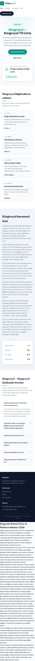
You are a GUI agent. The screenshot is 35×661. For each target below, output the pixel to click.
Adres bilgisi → (9, 175)
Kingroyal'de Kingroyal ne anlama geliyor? (16, 444)
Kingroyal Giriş (7, 13)
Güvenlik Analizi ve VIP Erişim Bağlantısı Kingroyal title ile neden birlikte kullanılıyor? (14, 425)
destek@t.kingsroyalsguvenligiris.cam (13, 506)
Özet (1, 8)
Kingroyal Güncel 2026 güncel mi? (15, 461)
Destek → (8, 198)
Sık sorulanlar (6, 497)
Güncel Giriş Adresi (17, 52)
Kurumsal (15, 8)
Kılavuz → (7, 151)
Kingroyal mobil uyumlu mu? (14, 435)
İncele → (7, 128)
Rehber (7, 8)
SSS (21, 8)
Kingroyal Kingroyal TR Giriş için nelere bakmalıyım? (15, 404)
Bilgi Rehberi (17, 58)
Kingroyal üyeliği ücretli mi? (14, 452)
